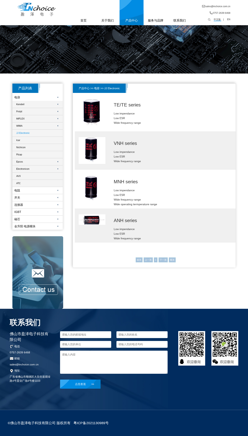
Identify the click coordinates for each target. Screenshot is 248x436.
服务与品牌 (155, 20)
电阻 (17, 190)
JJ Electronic (23, 133)
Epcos (19, 161)
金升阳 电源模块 (24, 226)
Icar (18, 140)
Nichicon (21, 147)
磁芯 (17, 219)
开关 (17, 197)
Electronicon (22, 169)
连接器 (18, 204)
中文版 (217, 19)
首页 (83, 20)
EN (228, 19)
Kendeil (20, 104)
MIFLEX (20, 118)
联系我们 (179, 20)
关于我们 (107, 20)
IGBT (17, 212)
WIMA (19, 126)
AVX (18, 176)
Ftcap (19, 154)
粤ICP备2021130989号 (91, 423)
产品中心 (131, 20)
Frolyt (19, 111)
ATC (18, 183)
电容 (17, 97)
